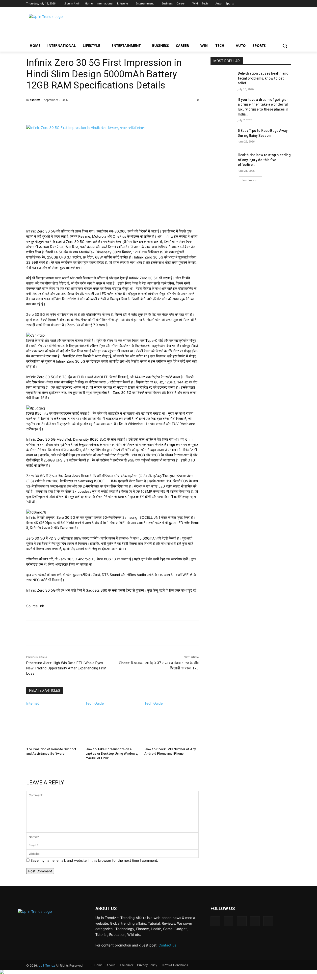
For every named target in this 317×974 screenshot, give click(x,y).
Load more (249, 180)
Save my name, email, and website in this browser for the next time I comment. (94, 860)
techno (35, 99)
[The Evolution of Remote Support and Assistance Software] (53, 725)
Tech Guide (94, 703)
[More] (191, 112)
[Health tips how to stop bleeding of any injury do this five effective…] (223, 161)
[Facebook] (256, 3)
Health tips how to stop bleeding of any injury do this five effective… (264, 160)
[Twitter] (272, 3)
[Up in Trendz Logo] (66, 25)
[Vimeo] (280, 3)
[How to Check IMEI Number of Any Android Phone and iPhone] (171, 725)
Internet (32, 703)
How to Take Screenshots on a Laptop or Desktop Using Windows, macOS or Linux (111, 753)
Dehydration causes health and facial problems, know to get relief (263, 78)
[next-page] (27, 764)
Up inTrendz (46, 965)
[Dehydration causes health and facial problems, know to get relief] (223, 79)
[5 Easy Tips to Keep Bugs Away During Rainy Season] (223, 136)
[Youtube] (288, 3)
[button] (285, 46)
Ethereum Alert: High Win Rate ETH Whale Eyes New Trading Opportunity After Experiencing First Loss (66, 668)
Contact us (167, 945)
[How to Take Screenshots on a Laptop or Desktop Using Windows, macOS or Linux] (112, 725)
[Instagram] (264, 3)
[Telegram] (241, 921)
